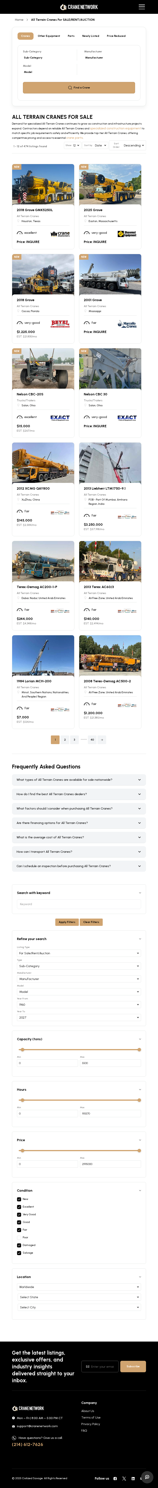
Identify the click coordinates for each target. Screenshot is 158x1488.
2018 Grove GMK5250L (35, 210)
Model (27, 66)
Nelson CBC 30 (95, 394)
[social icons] (115, 1478)
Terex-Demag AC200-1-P (37, 587)
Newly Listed (90, 36)
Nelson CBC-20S (30, 394)
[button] (101, 739)
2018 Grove (25, 300)
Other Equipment (49, 36)
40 (92, 739)
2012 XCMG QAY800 (33, 488)
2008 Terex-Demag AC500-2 (107, 681)
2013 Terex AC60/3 (99, 587)
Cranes (25, 36)
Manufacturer (93, 51)
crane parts (74, 138)
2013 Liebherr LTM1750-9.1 (105, 488)
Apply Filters (67, 922)
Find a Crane (82, 87)
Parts (71, 36)
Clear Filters (91, 922)
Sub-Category (32, 51)
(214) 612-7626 (27, 1444)
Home (19, 19)
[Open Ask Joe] (147, 1477)
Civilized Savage (32, 1478)
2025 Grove (93, 210)
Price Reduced (116, 36)
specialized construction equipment (115, 128)
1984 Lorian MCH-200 (34, 681)
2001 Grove (93, 300)
